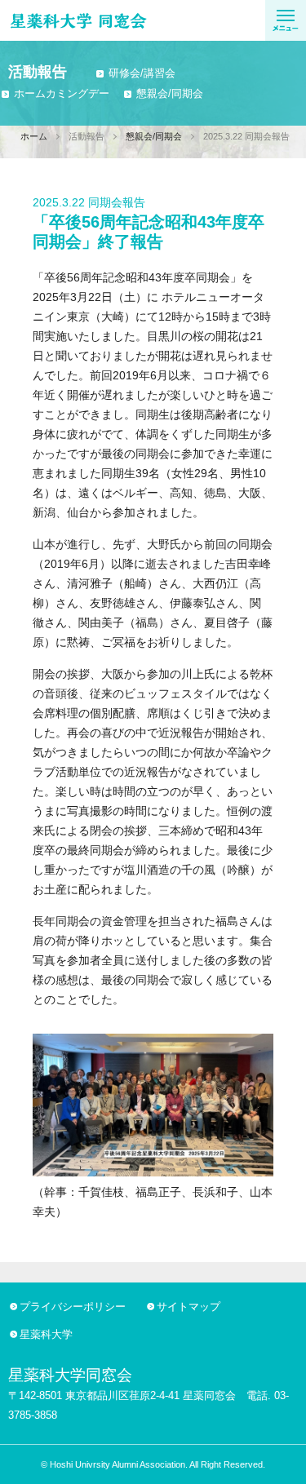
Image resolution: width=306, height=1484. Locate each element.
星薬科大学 (46, 1334)
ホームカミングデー (61, 93)
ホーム (33, 136)
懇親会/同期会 (169, 93)
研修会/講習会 (142, 73)
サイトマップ (188, 1306)
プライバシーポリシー (73, 1306)
